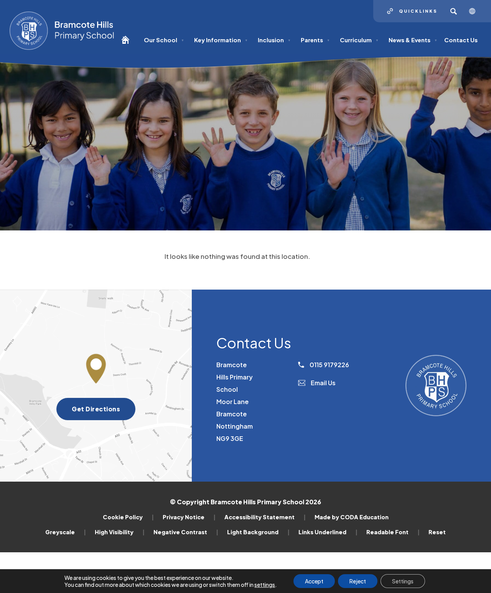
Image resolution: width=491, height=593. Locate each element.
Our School (164, 39)
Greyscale (65, 531)
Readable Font (393, 531)
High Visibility (120, 531)
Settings (403, 581)
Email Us (323, 383)
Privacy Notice (189, 516)
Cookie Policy (128, 516)
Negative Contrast (185, 531)
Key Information (221, 39)
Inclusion (274, 39)
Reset (437, 531)
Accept (314, 581)
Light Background (258, 531)
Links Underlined (328, 531)
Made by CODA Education (352, 516)
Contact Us (461, 39)
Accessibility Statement (265, 516)
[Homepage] (128, 43)
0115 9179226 (328, 365)
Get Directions (103, 412)
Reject (357, 581)
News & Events (413, 39)
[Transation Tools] (475, 11)
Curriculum (359, 39)
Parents (315, 39)
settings (264, 584)
